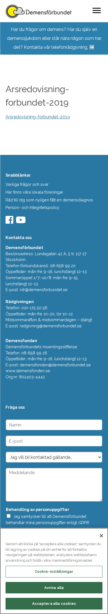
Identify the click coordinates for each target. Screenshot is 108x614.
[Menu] (97, 10)
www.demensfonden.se (28, 370)
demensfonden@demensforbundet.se (55, 364)
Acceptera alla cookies (54, 603)
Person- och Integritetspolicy (32, 207)
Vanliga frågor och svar (27, 184)
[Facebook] (10, 221)
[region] (54, 571)
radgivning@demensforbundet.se (51, 325)
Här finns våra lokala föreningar (34, 192)
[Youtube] (21, 221)
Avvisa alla (54, 588)
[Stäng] (101, 536)
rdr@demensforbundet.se (44, 289)
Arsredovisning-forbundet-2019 (38, 117)
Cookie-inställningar (54, 571)
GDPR (83, 522)
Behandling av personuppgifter (38, 509)
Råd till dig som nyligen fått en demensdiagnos (49, 200)
